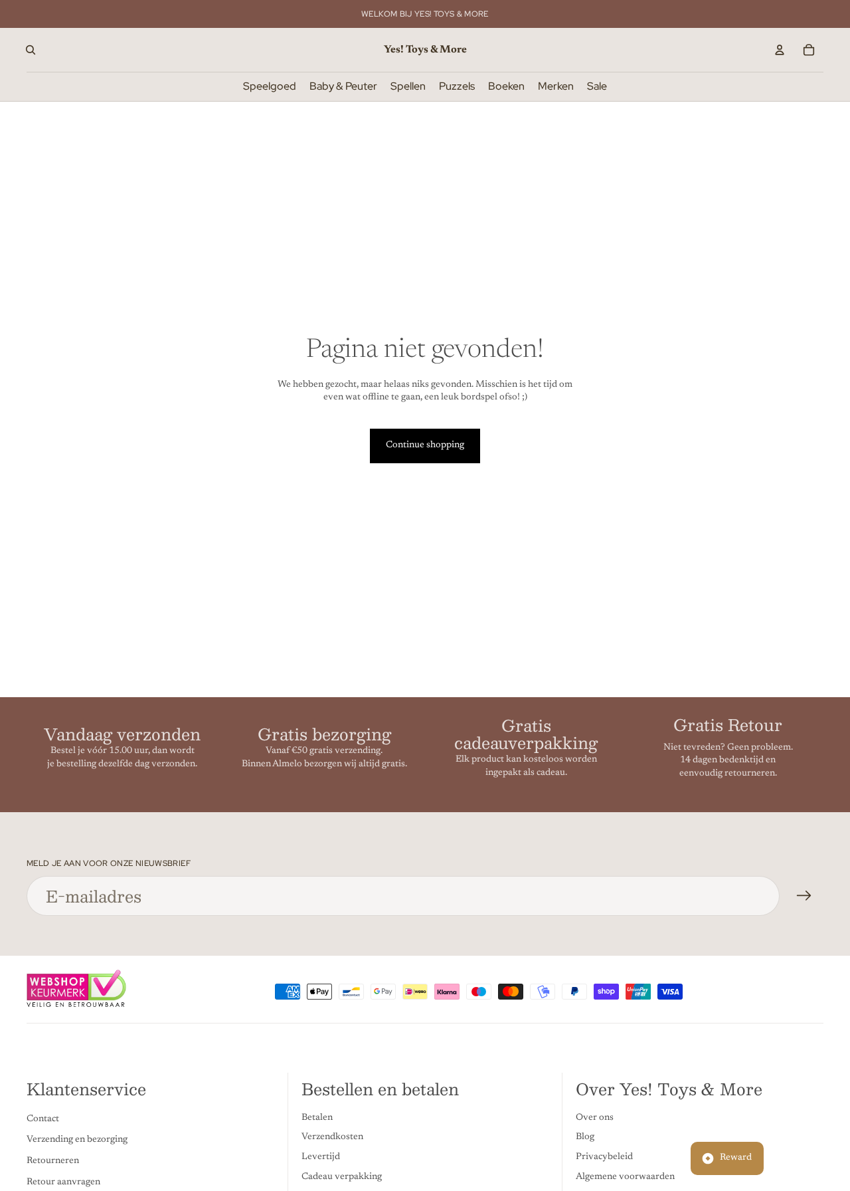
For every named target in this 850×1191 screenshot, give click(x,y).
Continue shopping (425, 445)
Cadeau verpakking (341, 1177)
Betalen (317, 1118)
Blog (585, 1137)
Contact (43, 1119)
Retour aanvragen (63, 1182)
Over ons (595, 1118)
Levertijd (320, 1157)
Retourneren (53, 1161)
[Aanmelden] (804, 896)
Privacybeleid (604, 1157)
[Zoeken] (30, 49)
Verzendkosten (332, 1137)
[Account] (779, 49)
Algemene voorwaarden (625, 1177)
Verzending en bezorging (77, 1140)
